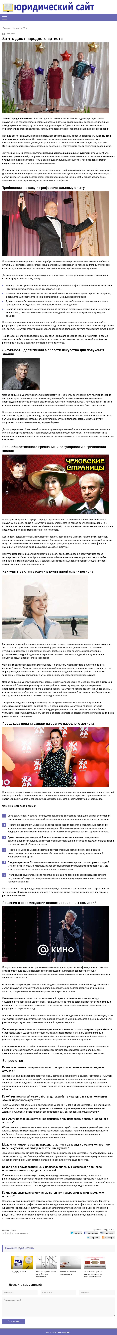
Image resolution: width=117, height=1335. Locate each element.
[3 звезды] (8, 1233)
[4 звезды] (11, 1233)
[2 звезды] (6, 1233)
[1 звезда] (3, 1233)
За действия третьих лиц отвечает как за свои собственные (93, 1274)
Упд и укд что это (18, 1271)
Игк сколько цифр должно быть (68, 1272)
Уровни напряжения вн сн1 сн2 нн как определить (46, 1274)
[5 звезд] (13, 1233)
